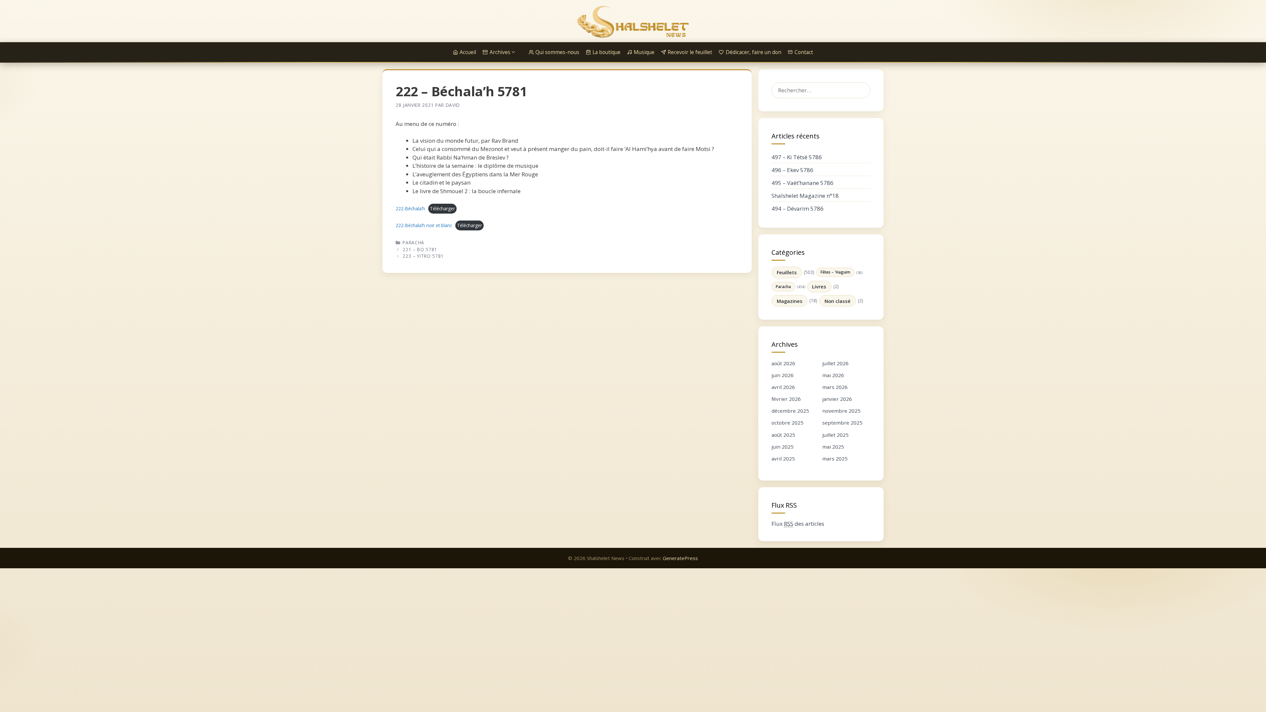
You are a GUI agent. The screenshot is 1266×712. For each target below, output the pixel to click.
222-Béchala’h (410, 208)
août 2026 (783, 363)
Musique (644, 52)
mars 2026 (835, 387)
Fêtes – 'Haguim (835, 272)
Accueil (468, 52)
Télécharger (442, 208)
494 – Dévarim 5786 (797, 208)
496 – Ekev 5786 (792, 170)
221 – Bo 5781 (420, 249)
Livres (819, 286)
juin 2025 (782, 446)
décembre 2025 (790, 410)
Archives (500, 52)
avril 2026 (783, 387)
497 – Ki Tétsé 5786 (796, 157)
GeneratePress (680, 558)
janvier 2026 (837, 399)
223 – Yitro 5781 (423, 256)
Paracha (413, 242)
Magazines (789, 301)
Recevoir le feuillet (690, 52)
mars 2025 (835, 458)
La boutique (606, 52)
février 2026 (786, 399)
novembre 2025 (841, 410)
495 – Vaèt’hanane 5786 (802, 183)
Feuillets (787, 272)
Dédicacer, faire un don (753, 52)
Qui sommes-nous (557, 52)
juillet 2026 (835, 363)
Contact (804, 52)
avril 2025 (783, 458)
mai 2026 (833, 375)
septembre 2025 (842, 422)
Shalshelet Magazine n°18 (805, 195)
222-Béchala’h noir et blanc (424, 225)
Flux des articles (797, 523)
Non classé (838, 301)
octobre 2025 (787, 422)
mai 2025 (833, 446)
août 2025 (783, 434)
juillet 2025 (835, 434)
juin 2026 (782, 375)
